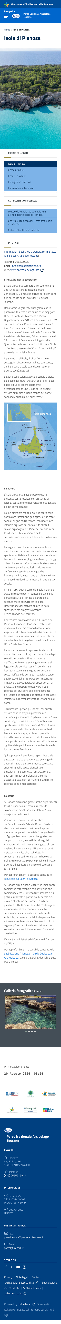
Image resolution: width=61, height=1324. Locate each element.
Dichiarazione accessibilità (19, 1283)
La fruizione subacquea (21, 188)
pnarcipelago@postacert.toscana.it (23, 1237)
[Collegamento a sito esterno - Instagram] (24, 1267)
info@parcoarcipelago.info (26, 266)
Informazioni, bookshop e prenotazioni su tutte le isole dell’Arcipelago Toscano (30, 254)
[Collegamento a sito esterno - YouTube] (18, 1267)
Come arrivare (16, 170)
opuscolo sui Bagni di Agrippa (21, 879)
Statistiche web (32, 1288)
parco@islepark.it (14, 1248)
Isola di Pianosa (16, 164)
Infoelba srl (25, 1304)
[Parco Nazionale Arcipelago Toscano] (16, 16)
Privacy (8, 1277)
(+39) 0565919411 (15, 1175)
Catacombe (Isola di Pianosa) (24, 230)
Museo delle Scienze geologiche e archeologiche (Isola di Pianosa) (27, 213)
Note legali (22, 1277)
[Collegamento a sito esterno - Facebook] (6, 1267)
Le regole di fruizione (19, 182)
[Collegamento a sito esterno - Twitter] (12, 1267)
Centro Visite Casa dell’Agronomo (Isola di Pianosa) (30, 222)
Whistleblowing (13, 1293)
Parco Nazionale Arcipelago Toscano (28, 1138)
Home (7, 30)
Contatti (36, 1277)
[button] (25, 1031)
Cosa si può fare (17, 176)
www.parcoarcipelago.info (24, 270)
